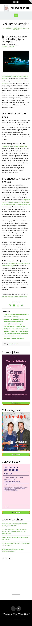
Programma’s (24, 614)
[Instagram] (14, 2)
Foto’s (13, 616)
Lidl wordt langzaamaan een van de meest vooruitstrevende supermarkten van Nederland (16, 336)
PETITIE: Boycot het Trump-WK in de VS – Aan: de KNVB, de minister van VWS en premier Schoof (15, 531)
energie (11, 344)
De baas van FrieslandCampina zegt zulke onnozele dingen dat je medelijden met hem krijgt (16, 321)
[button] (16, 15)
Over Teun (5, 613)
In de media (14, 614)
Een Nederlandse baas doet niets (15, 326)
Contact (19, 616)
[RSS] (17, 2)
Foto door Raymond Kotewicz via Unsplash (14, 296)
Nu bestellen (17, 403)
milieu (16, 344)
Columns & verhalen (8, 47)
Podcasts (27, 613)
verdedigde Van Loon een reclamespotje (14, 146)
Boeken (7, 614)
